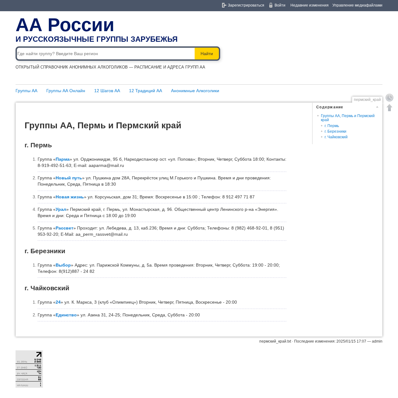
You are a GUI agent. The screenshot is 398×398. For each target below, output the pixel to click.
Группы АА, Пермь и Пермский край (348, 118)
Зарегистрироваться (246, 5)
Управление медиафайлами (357, 5)
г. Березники (335, 131)
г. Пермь (332, 126)
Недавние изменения (309, 5)
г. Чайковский (336, 137)
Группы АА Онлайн (65, 90)
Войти (280, 5)
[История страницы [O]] (390, 97)
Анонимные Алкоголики (195, 90)
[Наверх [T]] (390, 107)
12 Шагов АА (107, 90)
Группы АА (26, 90)
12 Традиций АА (145, 90)
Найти (207, 53)
